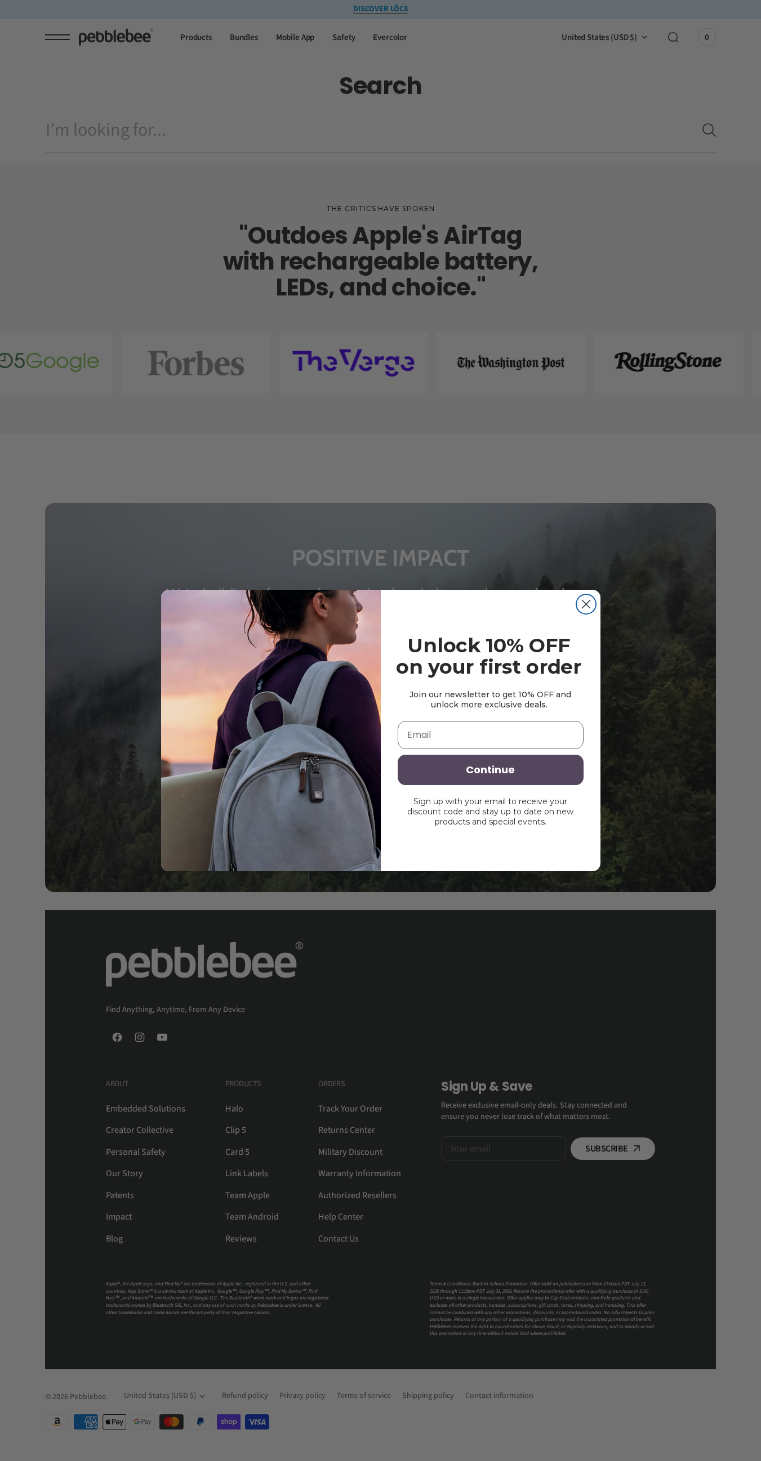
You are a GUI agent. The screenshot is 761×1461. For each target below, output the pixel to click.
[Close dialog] (586, 604)
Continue (490, 770)
